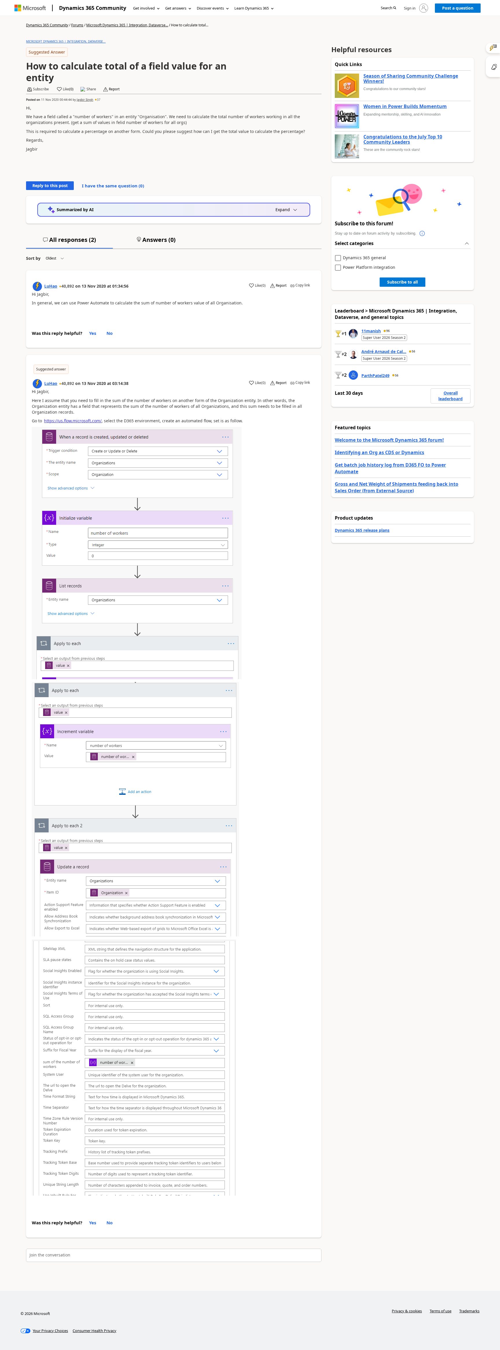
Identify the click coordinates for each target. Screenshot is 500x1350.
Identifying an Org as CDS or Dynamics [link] (379, 452)
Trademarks (469, 1311)
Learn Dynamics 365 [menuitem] (251, 8)
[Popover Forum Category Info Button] (422, 233)
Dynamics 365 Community (92, 7)
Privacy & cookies (407, 1311)
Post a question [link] (457, 8)
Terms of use (440, 1311)
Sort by (33, 258)
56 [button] (413, 351)
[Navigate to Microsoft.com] (30, 8)
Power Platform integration (369, 267)
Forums (77, 25)
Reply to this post (50, 185)
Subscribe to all (402, 282)
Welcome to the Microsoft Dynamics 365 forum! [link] (389, 440)
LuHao (50, 286)
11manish (371, 331)
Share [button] (91, 89)
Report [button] (114, 89)
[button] (388, 8)
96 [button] (388, 331)
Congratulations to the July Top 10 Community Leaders (402, 139)
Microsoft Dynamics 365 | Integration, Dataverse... (127, 25)
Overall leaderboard (450, 395)
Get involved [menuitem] (144, 8)
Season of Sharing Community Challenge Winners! (410, 79)
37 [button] (98, 100)
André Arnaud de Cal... (383, 351)
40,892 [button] (67, 286)
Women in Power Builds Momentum (405, 106)
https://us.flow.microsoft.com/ (73, 420)
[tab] (69, 242)
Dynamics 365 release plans (362, 530)
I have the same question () (113, 186)
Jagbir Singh (85, 100)
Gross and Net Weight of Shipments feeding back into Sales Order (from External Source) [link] (396, 487)
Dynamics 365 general (364, 257)
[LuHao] (37, 286)
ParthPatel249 (375, 375)
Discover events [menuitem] (210, 8)
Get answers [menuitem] (175, 8)
